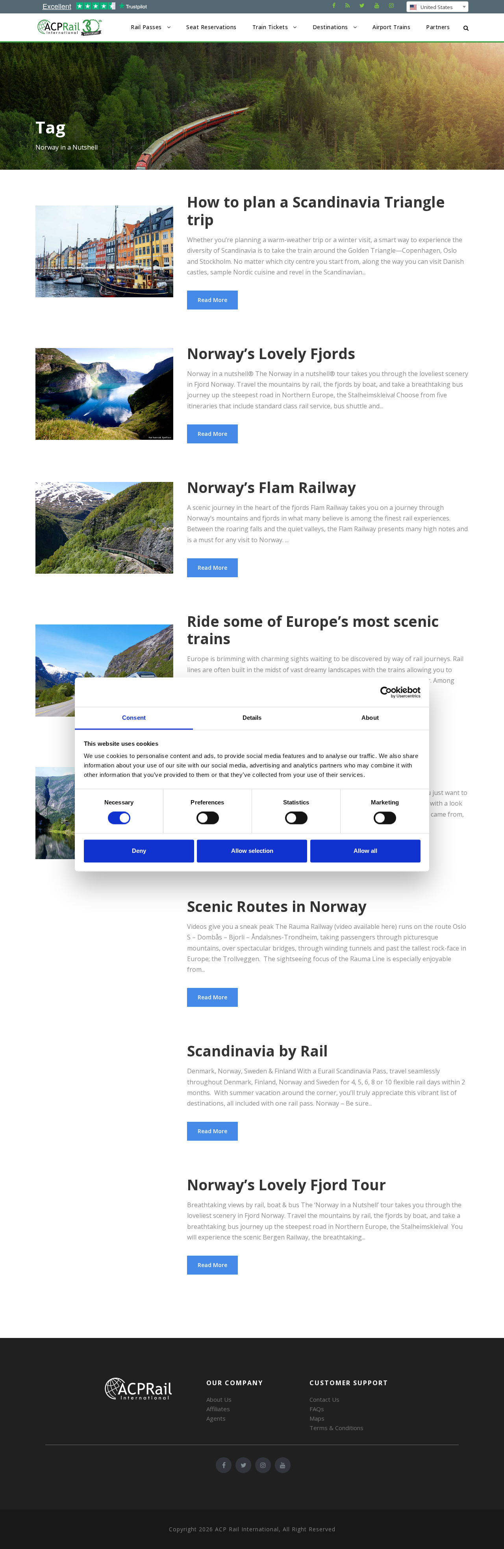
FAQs (316, 1409)
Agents (216, 1418)
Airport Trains (391, 27)
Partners (438, 27)
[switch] (207, 818)
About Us (219, 1399)
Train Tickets (270, 27)
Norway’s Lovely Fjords (271, 353)
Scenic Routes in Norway (277, 906)
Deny (139, 850)
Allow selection (252, 850)
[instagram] (391, 5)
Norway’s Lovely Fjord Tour (286, 1185)
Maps (316, 1418)
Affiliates (218, 1409)
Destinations (330, 27)
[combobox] (437, 6)
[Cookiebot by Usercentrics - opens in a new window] (386, 692)
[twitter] (362, 5)
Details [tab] (252, 717)
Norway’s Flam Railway (271, 487)
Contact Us (324, 1399)
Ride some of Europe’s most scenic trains (313, 630)
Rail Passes (146, 27)
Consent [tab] (134, 717)
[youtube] (376, 5)
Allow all (365, 850)
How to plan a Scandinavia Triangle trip (316, 210)
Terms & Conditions (336, 1428)
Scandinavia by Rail (257, 1051)
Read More (212, 300)
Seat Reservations (211, 27)
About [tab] (370, 717)
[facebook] (333, 5)
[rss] (347, 5)
